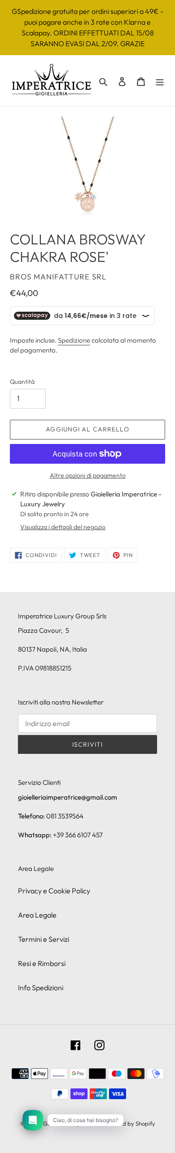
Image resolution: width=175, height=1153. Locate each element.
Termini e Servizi (43, 939)
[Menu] (159, 81)
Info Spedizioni (40, 987)
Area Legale (37, 914)
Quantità (22, 382)
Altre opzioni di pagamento (88, 475)
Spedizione (74, 340)
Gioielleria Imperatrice (72, 1123)
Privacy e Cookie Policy (54, 890)
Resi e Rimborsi (42, 963)
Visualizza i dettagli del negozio (62, 527)
